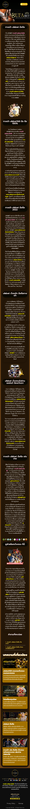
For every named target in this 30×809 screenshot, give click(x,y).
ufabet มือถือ (8, 724)
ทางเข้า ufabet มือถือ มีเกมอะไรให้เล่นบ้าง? (14, 648)
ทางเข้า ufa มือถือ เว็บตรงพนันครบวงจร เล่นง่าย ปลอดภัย (13, 752)
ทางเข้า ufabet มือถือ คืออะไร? (14, 643)
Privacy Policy (11, 803)
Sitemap (20, 803)
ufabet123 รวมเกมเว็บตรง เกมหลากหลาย (13, 672)
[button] (15, 4)
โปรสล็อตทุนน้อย (9, 699)
